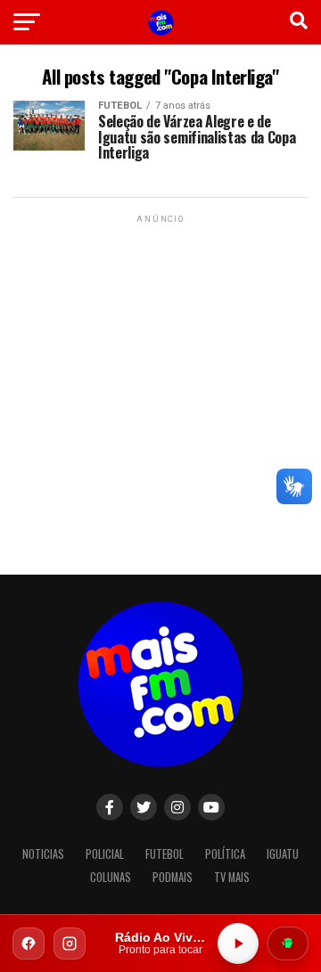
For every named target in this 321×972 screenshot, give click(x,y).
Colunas (110, 877)
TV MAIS (232, 877)
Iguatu (283, 853)
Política (225, 853)
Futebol (164, 853)
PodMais (172, 877)
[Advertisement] (160, 387)
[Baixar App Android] (288, 943)
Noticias (43, 853)
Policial (105, 853)
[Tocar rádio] (238, 943)
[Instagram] (70, 943)
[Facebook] (28, 943)
